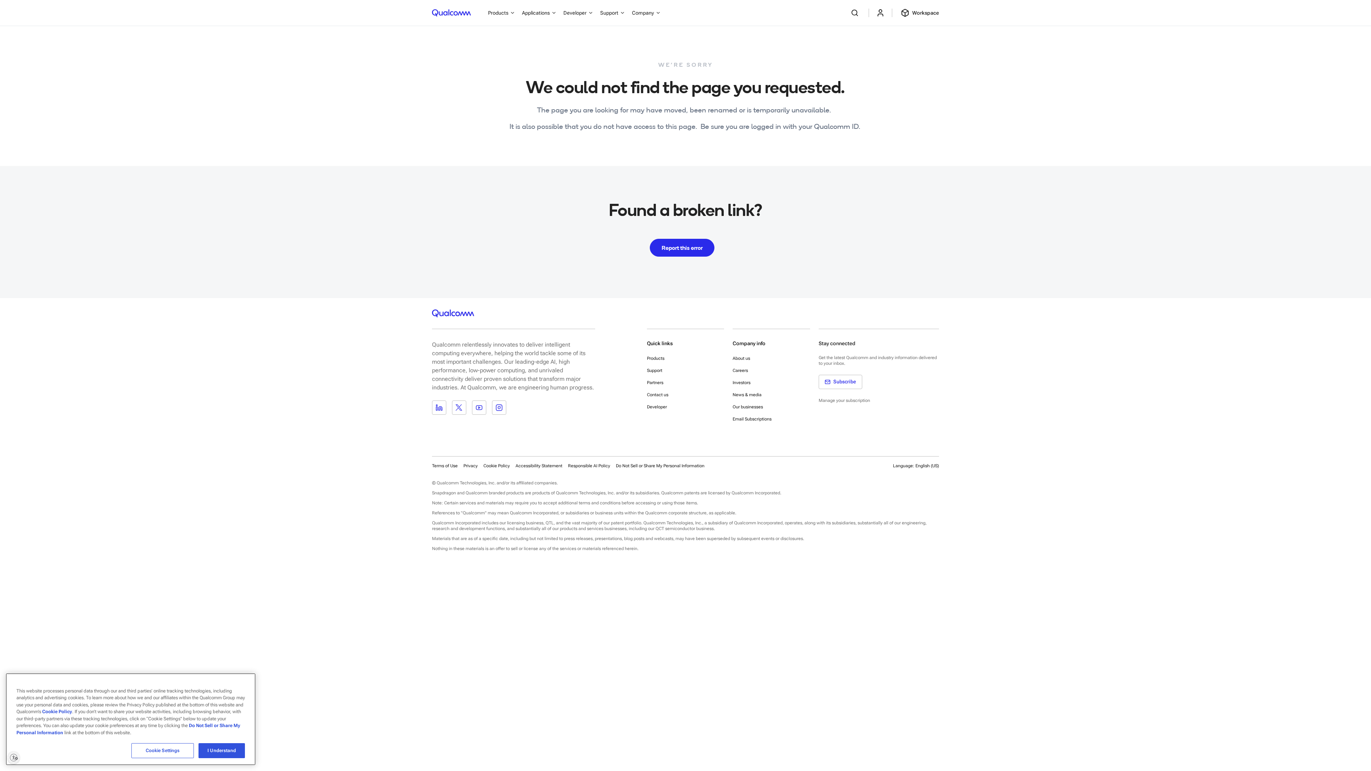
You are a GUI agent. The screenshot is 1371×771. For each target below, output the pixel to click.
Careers (740, 370)
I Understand (221, 750)
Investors (741, 382)
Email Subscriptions (752, 419)
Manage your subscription (844, 400)
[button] (660, 465)
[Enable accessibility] (13, 757)
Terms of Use (445, 465)
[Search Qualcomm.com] (856, 13)
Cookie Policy (496, 465)
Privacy (470, 465)
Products (655, 358)
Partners (655, 382)
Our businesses (748, 406)
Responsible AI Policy (589, 465)
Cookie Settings (163, 750)
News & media (747, 394)
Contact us (657, 394)
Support (654, 370)
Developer (657, 406)
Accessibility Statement (539, 465)
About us (741, 358)
